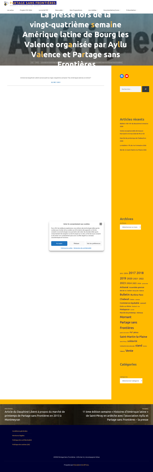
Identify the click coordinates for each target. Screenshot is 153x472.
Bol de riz (123, 290)
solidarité (132, 341)
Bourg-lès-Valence (138, 290)
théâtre (145, 346)
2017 (132, 273)
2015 (121, 273)
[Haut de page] (145, 464)
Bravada (76, 465)
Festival (134, 306)
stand (138, 345)
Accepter (59, 243)
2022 (141, 278)
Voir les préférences (93, 243)
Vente (129, 350)
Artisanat (124, 287)
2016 (126, 273)
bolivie (129, 290)
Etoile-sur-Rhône (125, 306)
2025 (134, 283)
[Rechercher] (145, 89)
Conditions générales (19, 431)
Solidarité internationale (127, 346)
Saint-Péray (123, 341)
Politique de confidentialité (22, 440)
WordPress (85, 465)
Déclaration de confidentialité (82, 248)
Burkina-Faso (137, 295)
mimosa (140, 313)
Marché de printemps (128, 313)
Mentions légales (18, 435)
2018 (140, 273)
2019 (123, 278)
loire (138, 306)
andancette (145, 283)
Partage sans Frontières (128, 325)
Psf (131, 332)
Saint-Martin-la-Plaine (133, 336)
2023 (123, 283)
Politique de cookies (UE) (21, 444)
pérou (135, 332)
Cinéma (132, 299)
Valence (122, 351)
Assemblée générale (136, 287)
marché (132, 309)
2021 (135, 278)
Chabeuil (124, 299)
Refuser (76, 243)
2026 (139, 283)
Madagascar (125, 309)
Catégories (124, 377)
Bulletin (125, 294)
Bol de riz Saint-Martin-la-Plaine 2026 (133, 150)
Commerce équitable (129, 303)
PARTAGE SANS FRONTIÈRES (33, 3)
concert (143, 303)
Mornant (125, 317)
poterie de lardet (124, 332)
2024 (129, 283)
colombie (137, 299)
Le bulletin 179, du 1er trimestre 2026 (133, 145)
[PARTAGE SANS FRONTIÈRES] (6, 3)
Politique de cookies (67, 248)
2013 (37, 62)
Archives (123, 223)
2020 (129, 278)
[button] (101, 224)
